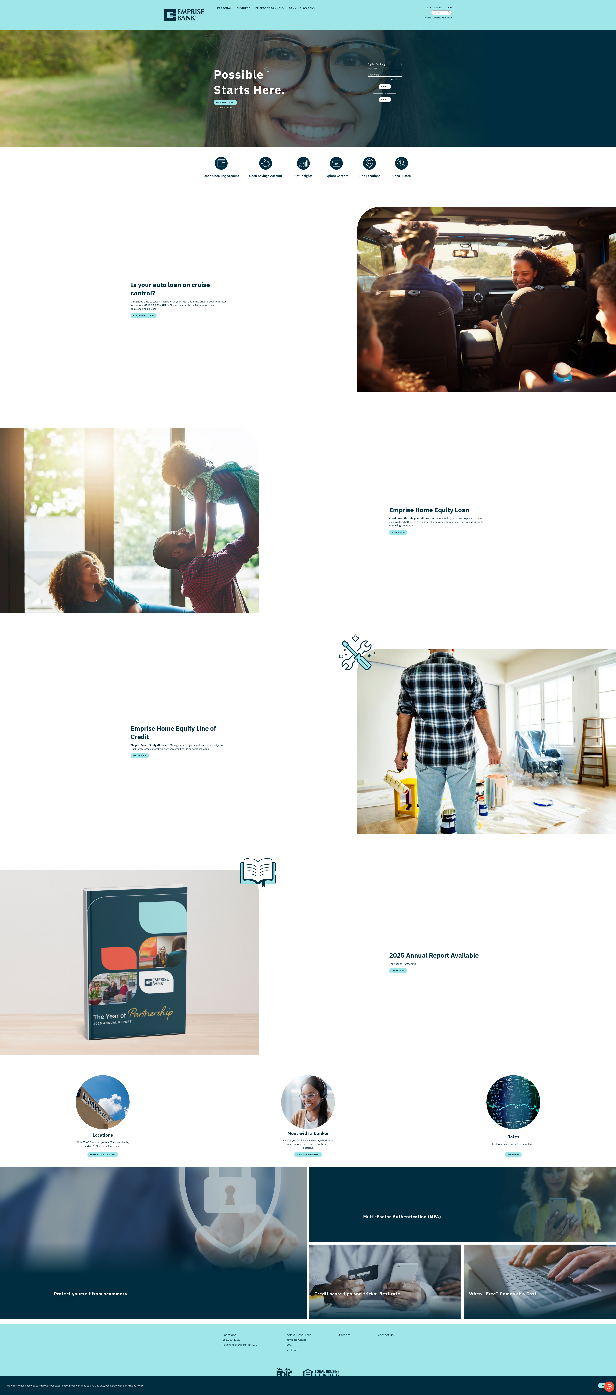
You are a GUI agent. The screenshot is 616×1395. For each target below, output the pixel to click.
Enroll (385, 99)
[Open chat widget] (609, 1387)
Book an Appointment (308, 1154)
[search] (449, 12)
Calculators (291, 1350)
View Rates (513, 1154)
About (428, 7)
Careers (344, 1335)
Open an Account (225, 102)
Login (449, 8)
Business (243, 8)
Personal (224, 8)
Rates (288, 1344)
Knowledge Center (295, 1339)
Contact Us (386, 1335)
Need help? (396, 79)
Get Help (438, 7)
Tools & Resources (298, 1335)
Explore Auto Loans (143, 315)
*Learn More (398, 532)
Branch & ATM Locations (103, 1154)
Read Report (398, 970)
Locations (229, 1335)
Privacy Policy (135, 1385)
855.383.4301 (231, 1339)
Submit (385, 86)
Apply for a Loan (225, 107)
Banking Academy (302, 8)
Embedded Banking (269, 8)
